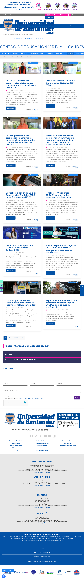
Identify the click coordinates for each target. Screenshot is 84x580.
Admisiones (16, 443)
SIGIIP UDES (42, 448)
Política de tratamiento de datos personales (30, 398)
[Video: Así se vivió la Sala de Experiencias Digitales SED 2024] (62, 68)
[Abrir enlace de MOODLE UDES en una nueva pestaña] (16, 572)
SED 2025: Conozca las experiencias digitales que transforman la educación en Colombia (21, 84)
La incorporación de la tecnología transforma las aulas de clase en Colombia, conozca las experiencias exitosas (20, 140)
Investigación (60, 53)
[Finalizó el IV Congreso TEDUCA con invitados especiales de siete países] (62, 180)
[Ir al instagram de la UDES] (35, 436)
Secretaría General (68, 440)
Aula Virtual (49, 17)
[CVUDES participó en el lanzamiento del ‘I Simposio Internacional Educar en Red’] (22, 287)
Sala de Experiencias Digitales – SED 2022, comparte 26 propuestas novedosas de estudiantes (61, 248)
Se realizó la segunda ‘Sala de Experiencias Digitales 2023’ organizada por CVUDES (21, 195)
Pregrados (38, 472)
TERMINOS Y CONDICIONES (42, 553)
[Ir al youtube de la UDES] (44, 436)
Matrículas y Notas (16, 445)
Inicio (70, 26)
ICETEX (16, 450)
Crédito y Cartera (16, 448)
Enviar (77, 398)
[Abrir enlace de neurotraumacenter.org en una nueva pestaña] (59, 572)
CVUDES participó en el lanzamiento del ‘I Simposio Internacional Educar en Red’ (21, 302)
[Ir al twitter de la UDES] (40, 436)
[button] (4, 576)
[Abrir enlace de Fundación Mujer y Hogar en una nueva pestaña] (42, 572)
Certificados (80, 53)
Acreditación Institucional (68, 445)
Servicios (50, 53)
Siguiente (15, 338)
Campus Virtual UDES (11, 53)
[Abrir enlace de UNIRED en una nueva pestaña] (33, 572)
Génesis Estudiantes (42, 443)
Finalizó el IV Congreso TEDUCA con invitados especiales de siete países (59, 195)
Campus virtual (36, 110)
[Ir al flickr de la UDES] (49, 436)
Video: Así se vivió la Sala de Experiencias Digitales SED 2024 (60, 82)
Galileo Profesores (42, 440)
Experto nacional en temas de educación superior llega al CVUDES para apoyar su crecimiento (61, 303)
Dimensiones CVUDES (37, 53)
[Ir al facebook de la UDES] (30, 436)
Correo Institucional (42, 450)
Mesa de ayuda (7, 570)
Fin (22, 338)
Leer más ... (10, 108)
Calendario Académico (16, 440)
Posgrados (47, 472)
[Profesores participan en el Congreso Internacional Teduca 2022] (22, 232)
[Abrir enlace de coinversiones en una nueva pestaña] (76, 572)
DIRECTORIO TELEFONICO (42, 557)
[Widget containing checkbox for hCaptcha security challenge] (15, 403)
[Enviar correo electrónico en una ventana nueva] (54, 540)
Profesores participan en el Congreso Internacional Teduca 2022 (20, 247)
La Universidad (77, 27)
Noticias (70, 53)
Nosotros (24, 53)
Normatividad (68, 443)
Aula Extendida (42, 445)
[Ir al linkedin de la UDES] (53, 436)
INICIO (42, 549)
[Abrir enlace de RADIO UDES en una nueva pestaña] (25, 572)
